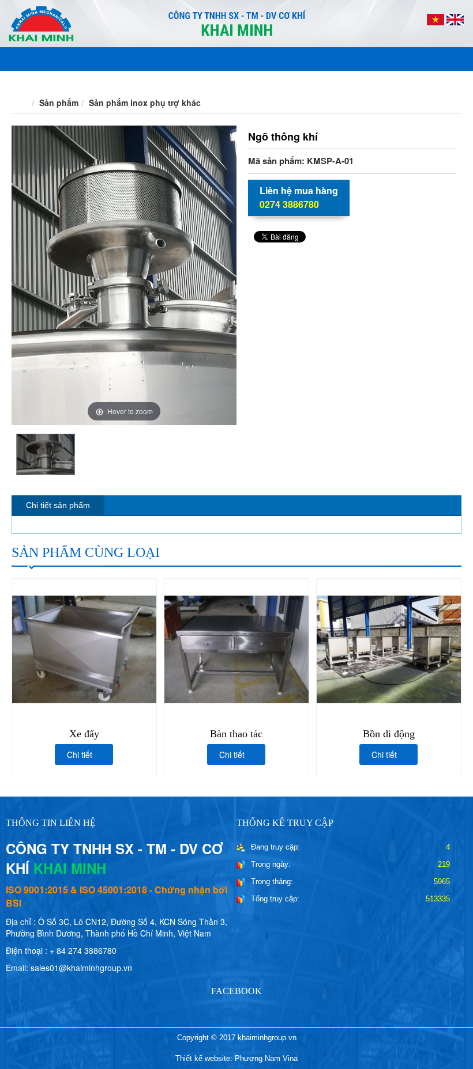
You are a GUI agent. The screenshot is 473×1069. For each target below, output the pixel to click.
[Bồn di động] (389, 648)
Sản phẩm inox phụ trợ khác (145, 102)
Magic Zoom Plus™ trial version (60, 136)
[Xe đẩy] (84, 648)
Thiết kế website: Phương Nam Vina (236, 1058)
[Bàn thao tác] (236, 648)
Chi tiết (81, 754)
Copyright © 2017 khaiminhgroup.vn (236, 1037)
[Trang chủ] (23, 102)
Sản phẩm (58, 102)
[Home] (236, 22)
